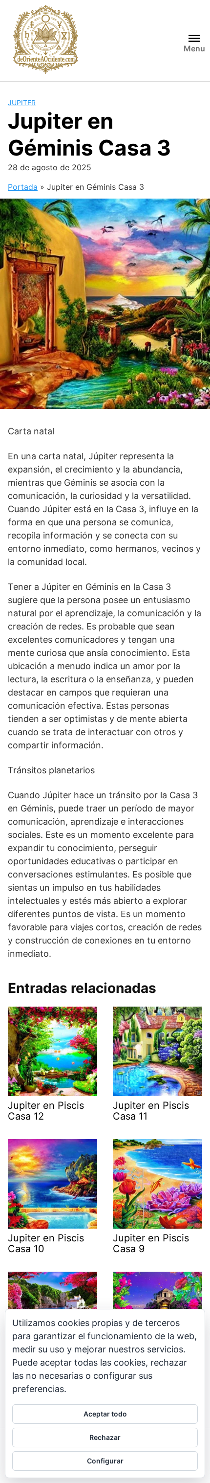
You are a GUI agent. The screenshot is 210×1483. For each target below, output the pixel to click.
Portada (23, 187)
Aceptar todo (105, 1414)
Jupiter (22, 102)
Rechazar (105, 1437)
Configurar (105, 1461)
